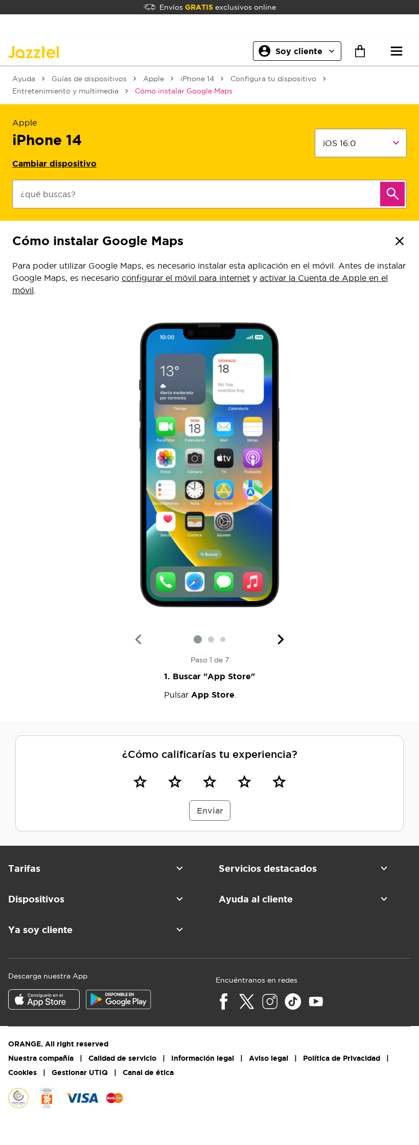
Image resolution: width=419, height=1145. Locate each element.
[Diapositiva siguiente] (281, 639)
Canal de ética (148, 1072)
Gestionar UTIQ (80, 1072)
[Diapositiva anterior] (138, 639)
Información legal (202, 1058)
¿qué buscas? (48, 194)
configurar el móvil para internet (186, 277)
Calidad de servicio (122, 1058)
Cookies (22, 1072)
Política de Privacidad (341, 1058)
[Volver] (399, 241)
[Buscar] (392, 194)
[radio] (140, 781)
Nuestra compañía (41, 1058)
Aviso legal (268, 1058)
